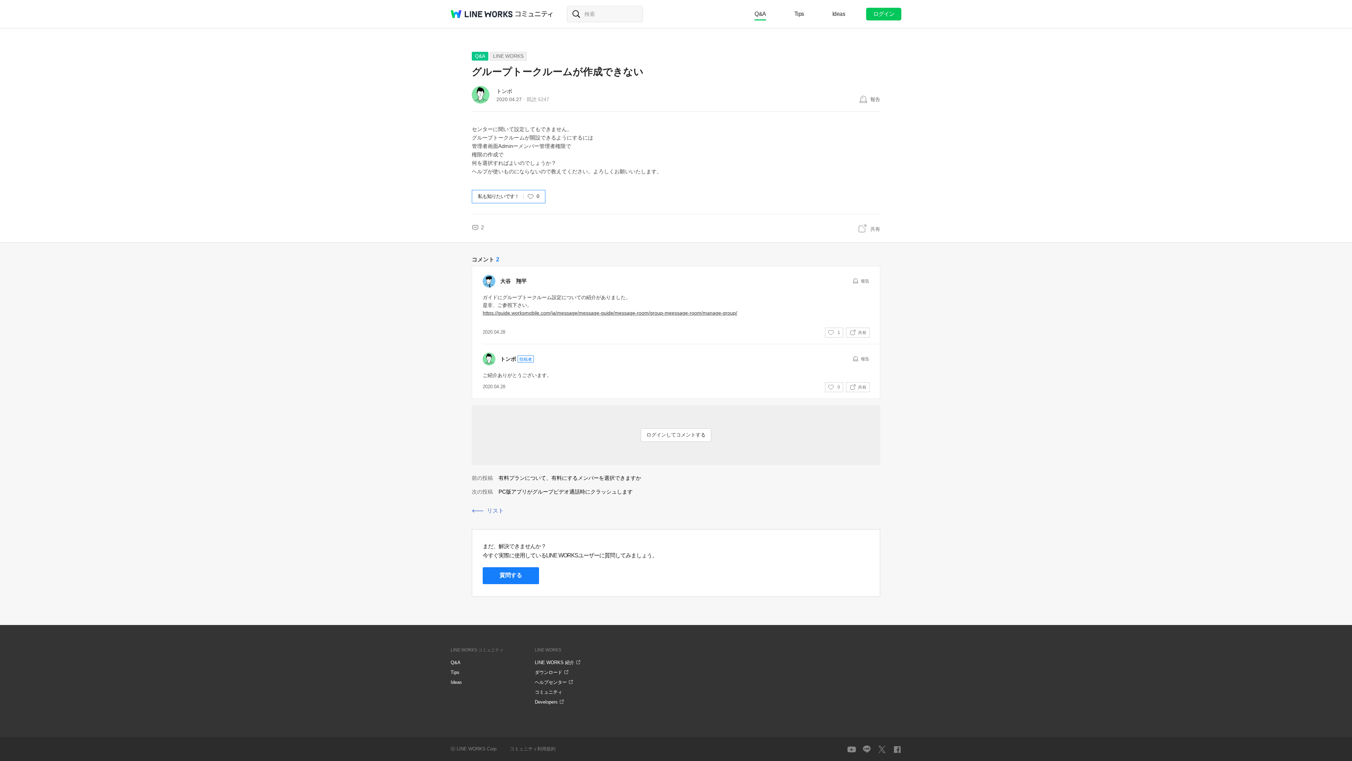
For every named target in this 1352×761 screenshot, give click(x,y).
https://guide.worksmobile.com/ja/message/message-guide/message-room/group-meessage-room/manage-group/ (610, 313)
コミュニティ (534, 14)
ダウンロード (548, 672)
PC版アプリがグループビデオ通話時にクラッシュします (566, 492)
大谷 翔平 (513, 281)
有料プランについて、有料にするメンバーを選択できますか (570, 478)
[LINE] (867, 749)
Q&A (760, 14)
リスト (495, 511)
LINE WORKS (508, 56)
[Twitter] (882, 749)
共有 (875, 229)
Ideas (838, 14)
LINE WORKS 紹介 (554, 662)
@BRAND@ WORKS (482, 14)
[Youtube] (851, 749)
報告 (875, 99)
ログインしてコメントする (676, 435)
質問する (511, 575)
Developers (546, 702)
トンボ (504, 91)
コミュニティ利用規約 (533, 748)
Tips (799, 14)
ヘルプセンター (551, 682)
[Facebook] (897, 749)
